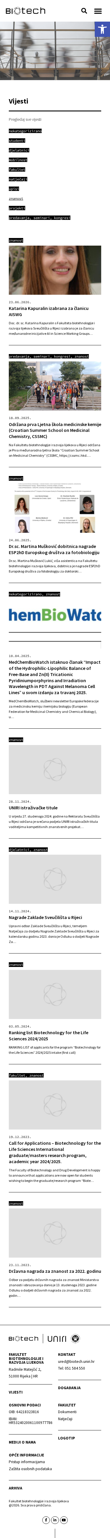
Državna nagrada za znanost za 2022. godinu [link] (55, 1271)
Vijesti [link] (16, 1392)
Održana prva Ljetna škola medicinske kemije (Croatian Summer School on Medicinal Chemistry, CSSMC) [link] (55, 430)
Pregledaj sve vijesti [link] (25, 119)
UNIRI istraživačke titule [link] (33, 808)
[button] (84, 11)
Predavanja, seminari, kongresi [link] (39, 356)
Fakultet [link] (17, 1075)
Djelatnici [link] (19, 849)
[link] (102, 29)
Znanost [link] (16, 240)
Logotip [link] (66, 1438)
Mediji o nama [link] (22, 1442)
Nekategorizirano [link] (25, 594)
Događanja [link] (69, 1387)
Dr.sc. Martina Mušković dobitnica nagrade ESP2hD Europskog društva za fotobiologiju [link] (54, 549)
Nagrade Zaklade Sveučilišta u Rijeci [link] (45, 917)
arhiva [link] (15, 1488)
